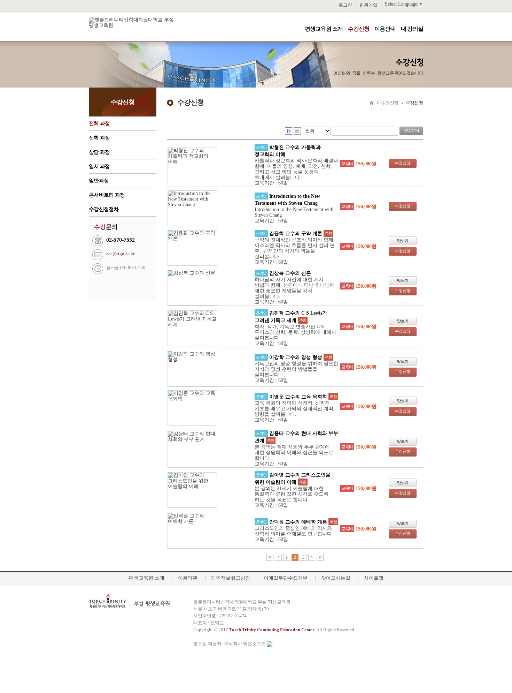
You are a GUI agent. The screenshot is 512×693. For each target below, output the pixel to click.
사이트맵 (373, 578)
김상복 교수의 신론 (290, 273)
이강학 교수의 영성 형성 (295, 357)
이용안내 (385, 29)
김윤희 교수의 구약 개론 (295, 233)
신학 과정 (99, 138)
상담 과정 (99, 152)
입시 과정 (99, 166)
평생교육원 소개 (324, 29)
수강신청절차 (104, 209)
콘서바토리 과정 (107, 195)
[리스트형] (297, 131)
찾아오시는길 (335, 578)
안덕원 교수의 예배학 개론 (298, 522)
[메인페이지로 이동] (144, 25)
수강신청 (358, 29)
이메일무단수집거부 (286, 578)
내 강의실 (412, 29)
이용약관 (187, 578)
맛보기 (403, 241)
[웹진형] (288, 131)
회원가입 (368, 5)
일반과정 (99, 180)
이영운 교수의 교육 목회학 (298, 396)
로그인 (345, 5)
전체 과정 (99, 123)
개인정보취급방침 (230, 578)
